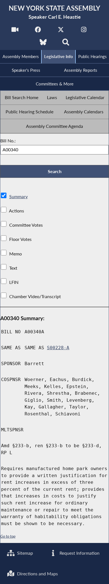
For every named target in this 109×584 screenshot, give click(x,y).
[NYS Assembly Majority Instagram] (83, 31)
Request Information (78, 553)
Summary (18, 196)
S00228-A (58, 347)
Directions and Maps (37, 573)
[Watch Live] (15, 31)
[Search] (66, 43)
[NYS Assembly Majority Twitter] (60, 31)
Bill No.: (8, 140)
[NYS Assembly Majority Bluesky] (43, 43)
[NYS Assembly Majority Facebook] (38, 31)
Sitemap (24, 553)
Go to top (7, 536)
